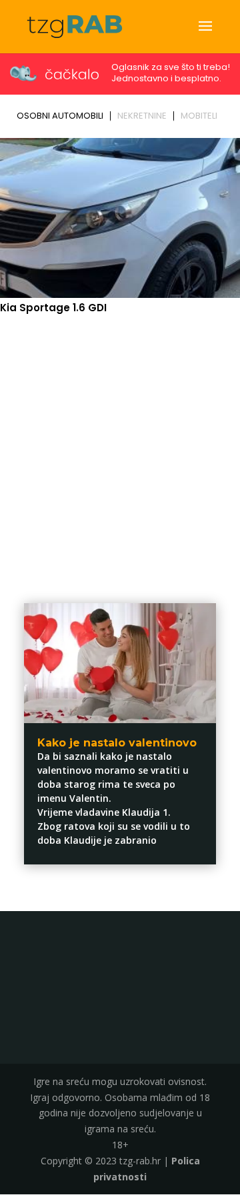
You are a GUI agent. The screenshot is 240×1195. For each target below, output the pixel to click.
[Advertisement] (120, 450)
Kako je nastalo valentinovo (117, 742)
